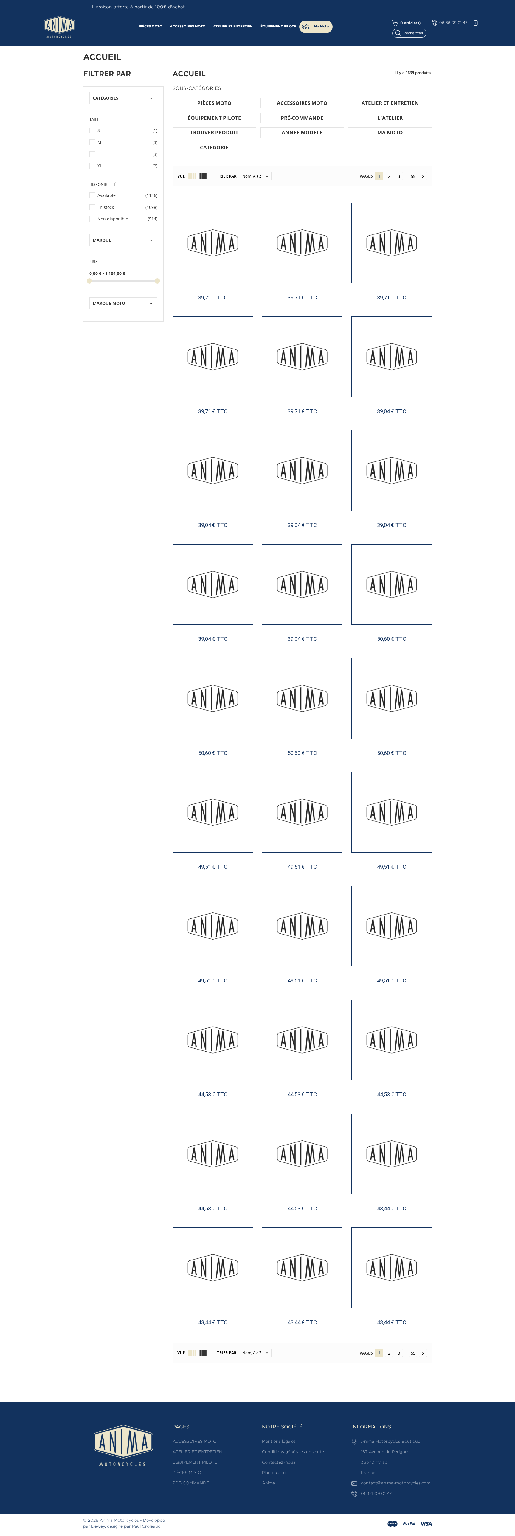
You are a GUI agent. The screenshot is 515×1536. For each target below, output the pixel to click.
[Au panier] (193, 1334)
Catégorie (214, 147)
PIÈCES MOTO (150, 26)
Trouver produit (214, 132)
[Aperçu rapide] (215, 1333)
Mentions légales (279, 1441)
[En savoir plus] (234, 1334)
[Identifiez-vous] (473, 23)
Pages (366, 176)
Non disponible (127, 219)
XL (127, 166)
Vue (181, 176)
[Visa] (426, 1524)
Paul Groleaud (146, 1526)
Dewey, (98, 1526)
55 (413, 176)
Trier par (227, 176)
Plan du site (274, 1473)
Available (127, 195)
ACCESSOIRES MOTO (187, 26)
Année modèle (302, 132)
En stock (127, 207)
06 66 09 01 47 (453, 22)
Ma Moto (321, 26)
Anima (268, 1483)
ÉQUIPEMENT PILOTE (278, 26)
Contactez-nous (278, 1462)
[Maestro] (392, 1524)
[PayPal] (409, 1524)
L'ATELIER (390, 117)
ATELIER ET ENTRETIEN (233, 26)
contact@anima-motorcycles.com (395, 1483)
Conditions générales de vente (293, 1452)
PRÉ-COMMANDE (302, 117)
